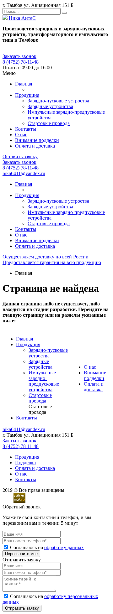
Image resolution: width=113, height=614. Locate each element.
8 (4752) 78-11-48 (21, 62)
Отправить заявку (22, 608)
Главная (23, 83)
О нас (21, 134)
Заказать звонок (19, 56)
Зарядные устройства (50, 106)
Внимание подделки (37, 140)
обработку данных (64, 547)
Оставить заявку (20, 156)
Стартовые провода (49, 123)
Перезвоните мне (21, 553)
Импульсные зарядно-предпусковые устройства (44, 381)
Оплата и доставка (35, 145)
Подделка (25, 462)
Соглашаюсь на (47, 547)
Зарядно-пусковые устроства (58, 100)
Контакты (25, 129)
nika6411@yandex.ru (24, 173)
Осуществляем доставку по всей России (46, 256)
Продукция (27, 95)
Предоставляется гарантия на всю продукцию (52, 262)
